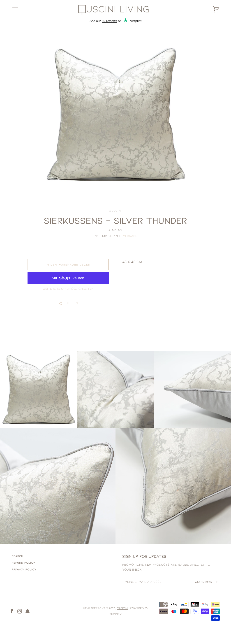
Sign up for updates (144, 556)
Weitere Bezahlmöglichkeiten (68, 288)
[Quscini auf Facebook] (11, 611)
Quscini (122, 608)
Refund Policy (23, 562)
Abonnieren (204, 582)
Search (17, 556)
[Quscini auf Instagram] (19, 611)
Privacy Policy (24, 569)
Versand (130, 236)
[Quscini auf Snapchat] (27, 611)
